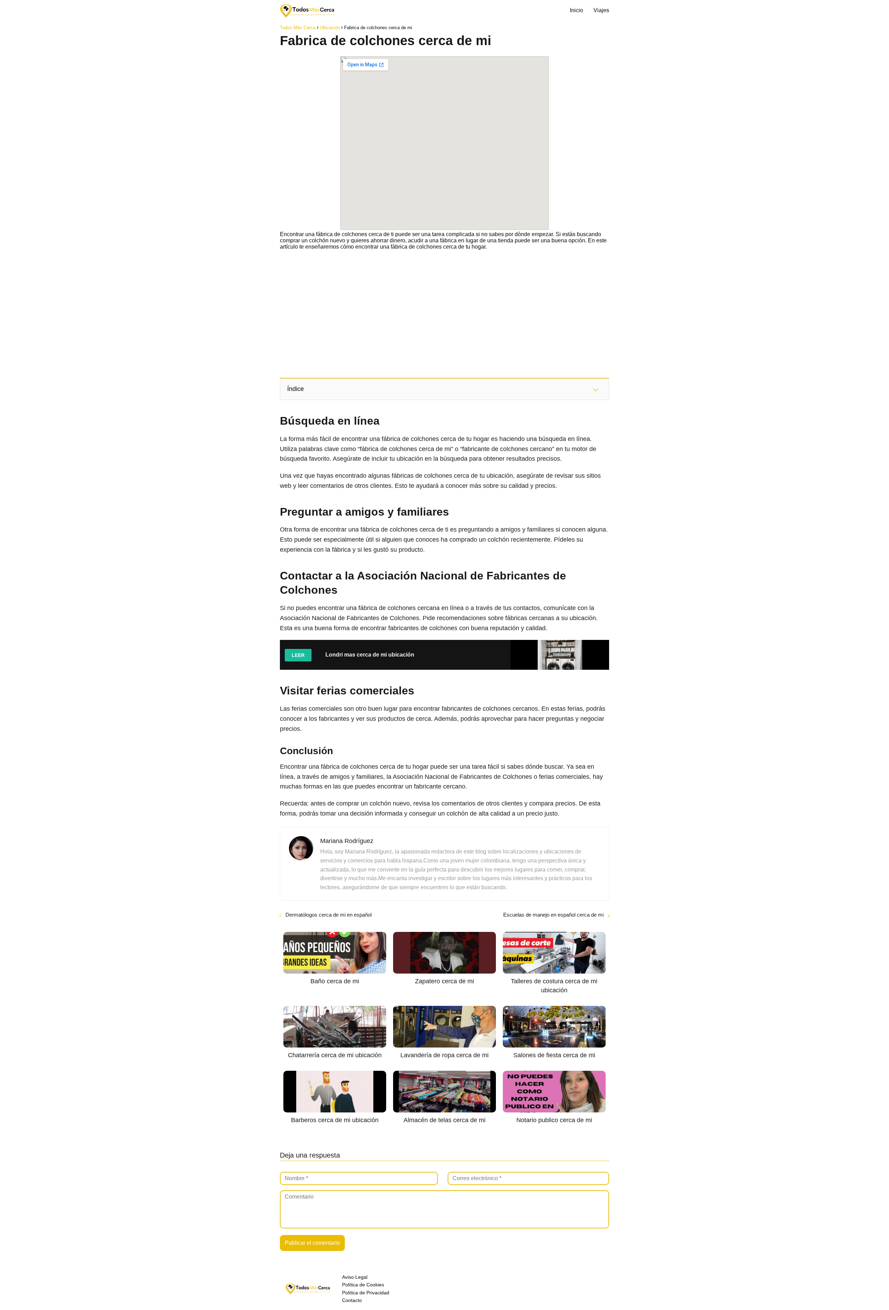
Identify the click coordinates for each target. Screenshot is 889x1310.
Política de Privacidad (365, 1292)
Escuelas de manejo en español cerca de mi (553, 915)
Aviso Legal (354, 1277)
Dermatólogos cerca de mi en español (328, 915)
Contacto (352, 1300)
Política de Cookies (363, 1284)
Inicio (576, 10)
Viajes (601, 10)
